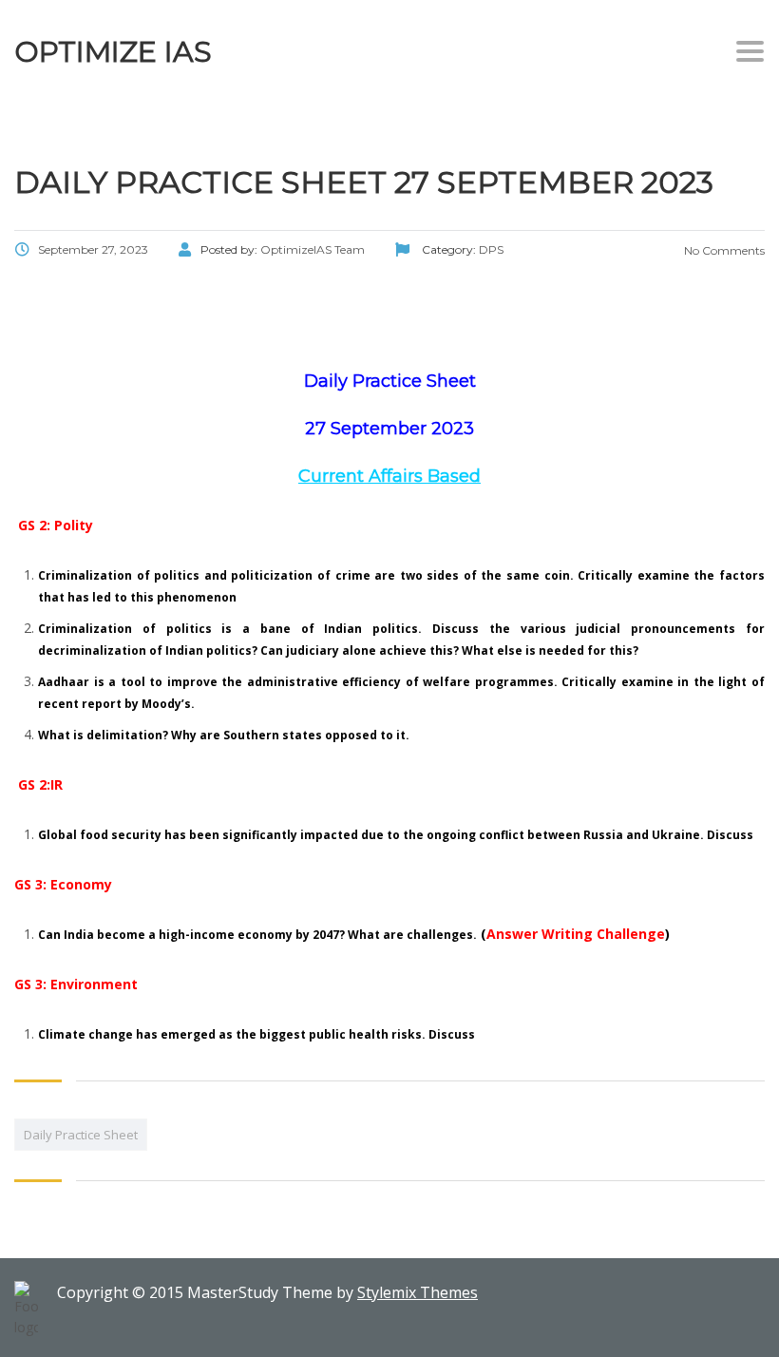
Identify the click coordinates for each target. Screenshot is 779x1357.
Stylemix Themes (417, 1292)
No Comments (723, 250)
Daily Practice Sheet (81, 1134)
